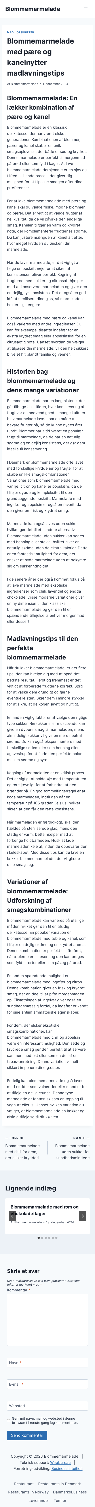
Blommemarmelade (24, 84)
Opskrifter (25, 32)
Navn (15, 1363)
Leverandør (39, 1500)
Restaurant (24, 1484)
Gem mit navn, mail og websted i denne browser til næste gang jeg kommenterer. (45, 1420)
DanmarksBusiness (70, 1492)
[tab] (39, 1238)
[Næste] (82, 1216)
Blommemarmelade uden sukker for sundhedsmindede (72, 1148)
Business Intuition (67, 1468)
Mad (10, 32)
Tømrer (60, 1500)
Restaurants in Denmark (59, 1484)
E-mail (16, 1384)
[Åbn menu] (86, 8)
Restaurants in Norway (28, 1492)
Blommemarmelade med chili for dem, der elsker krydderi (22, 1148)
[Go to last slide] (12, 1216)
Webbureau (60, 1462)
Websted (17, 1406)
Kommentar (18, 1290)
